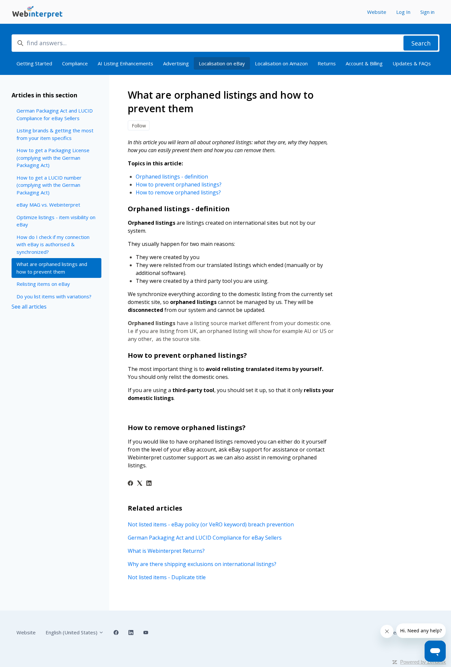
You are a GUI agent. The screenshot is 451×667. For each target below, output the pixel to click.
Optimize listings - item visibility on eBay (56, 221)
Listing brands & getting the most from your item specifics (55, 134)
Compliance (75, 63)
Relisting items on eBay (43, 284)
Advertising (176, 63)
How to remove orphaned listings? (178, 192)
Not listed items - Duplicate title (167, 577)
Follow (139, 125)
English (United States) (72, 632)
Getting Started (34, 63)
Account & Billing (364, 63)
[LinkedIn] (149, 483)
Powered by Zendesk (423, 662)
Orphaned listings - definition (172, 176)
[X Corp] (139, 483)
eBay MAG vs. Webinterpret (48, 204)
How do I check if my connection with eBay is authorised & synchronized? (53, 244)
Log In (403, 12)
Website (376, 12)
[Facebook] (130, 483)
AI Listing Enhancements (125, 63)
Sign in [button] (427, 12)
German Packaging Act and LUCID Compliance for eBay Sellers (205, 537)
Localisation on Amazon (281, 63)
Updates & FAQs (412, 63)
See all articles (29, 306)
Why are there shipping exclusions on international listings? (202, 564)
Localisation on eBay (222, 63)
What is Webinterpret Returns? (166, 550)
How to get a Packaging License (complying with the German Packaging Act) (53, 157)
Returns (327, 63)
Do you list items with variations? (54, 296)
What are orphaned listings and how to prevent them (52, 268)
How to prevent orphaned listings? (179, 184)
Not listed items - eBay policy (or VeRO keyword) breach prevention (211, 524)
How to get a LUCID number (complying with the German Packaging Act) (49, 185)
